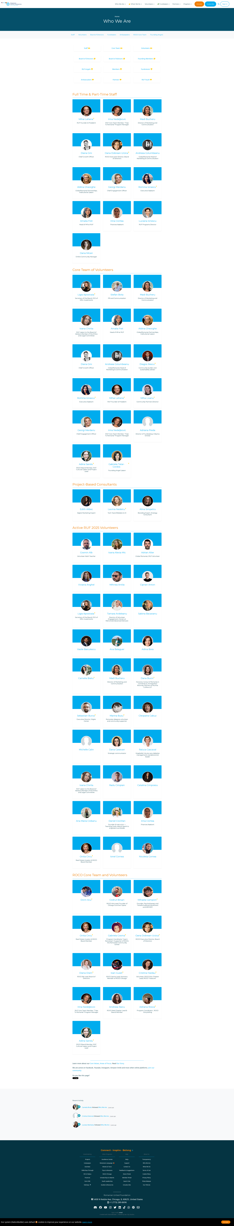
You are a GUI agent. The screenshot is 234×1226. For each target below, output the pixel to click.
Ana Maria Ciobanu (86, 821)
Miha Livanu (147, 398)
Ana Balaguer (117, 649)
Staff (73, 35)
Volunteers (149, 4)
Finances (87, 1177)
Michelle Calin (86, 749)
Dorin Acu (86, 900)
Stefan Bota (117, 294)
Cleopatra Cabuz (147, 715)
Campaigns (87, 1163)
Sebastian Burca (86, 715)
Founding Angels (156, 35)
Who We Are (120, 4)
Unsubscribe (127, 1185)
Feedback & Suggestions (126, 1170)
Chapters (186, 4)
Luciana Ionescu (147, 221)
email (121, 1212)
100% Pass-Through (87, 1170)
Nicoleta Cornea (147, 856)
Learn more (87, 1222)
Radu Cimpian (117, 785)
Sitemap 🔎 (87, 1185)
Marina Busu (116, 715)
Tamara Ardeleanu (117, 613)
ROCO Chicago (107, 1174)
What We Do (146, 1167)
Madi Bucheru (147, 119)
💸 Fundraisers (162, 4)
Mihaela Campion (147, 900)
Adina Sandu (86, 464)
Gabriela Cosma (116, 935)
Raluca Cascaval (147, 749)
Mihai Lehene (86, 119)
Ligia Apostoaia (86, 294)
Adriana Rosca (147, 1007)
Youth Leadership (107, 1181)
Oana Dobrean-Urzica (116, 153)
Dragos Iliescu (147, 364)
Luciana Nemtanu (88, 1125)
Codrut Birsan (117, 900)
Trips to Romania (107, 1170)
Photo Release (146, 1181)
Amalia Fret (86, 221)
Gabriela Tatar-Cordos (116, 465)
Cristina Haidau (147, 973)
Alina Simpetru (148, 509)
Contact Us (127, 1167)
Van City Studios (129, 1214)
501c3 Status (87, 1174)
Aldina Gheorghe (86, 187)
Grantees (87, 1167)
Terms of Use (147, 1170)
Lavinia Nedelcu (116, 509)
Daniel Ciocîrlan (117, 821)
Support (126, 1163)
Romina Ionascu (147, 187)
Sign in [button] (224, 4)
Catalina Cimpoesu (147, 785)
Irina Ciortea (116, 221)
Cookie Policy (147, 1174)
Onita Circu (86, 856)
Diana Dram (85, 973)
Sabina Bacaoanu (147, 613)
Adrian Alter (147, 552)
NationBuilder (112, 1214)
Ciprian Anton (147, 584)
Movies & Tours (107, 1167)
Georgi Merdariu (117, 187)
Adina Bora (148, 649)
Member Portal (126, 1177)
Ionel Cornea (117, 856)
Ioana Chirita (86, 328)
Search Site (126, 1181)
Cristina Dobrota (88, 1116)
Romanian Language (107, 1163)
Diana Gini (86, 153)
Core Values (94, 1063)
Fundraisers (111, 35)
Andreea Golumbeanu (148, 153)
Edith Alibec (86, 509)
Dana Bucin (147, 678)
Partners (175, 4)
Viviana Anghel (86, 584)
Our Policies (146, 1185)
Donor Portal (127, 1174)
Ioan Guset (116, 973)
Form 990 (87, 1181)
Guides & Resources (107, 1185)
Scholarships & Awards (107, 1177)
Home (117, 16)
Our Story (120, 1063)
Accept (225, 1222)
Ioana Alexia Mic (117, 552)
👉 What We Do (135, 4)
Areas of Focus (105, 1063)
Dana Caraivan (117, 749)
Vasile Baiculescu (86, 649)
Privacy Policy (147, 1177)
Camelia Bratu (86, 678)
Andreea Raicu (117, 1007)
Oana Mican (86, 253)
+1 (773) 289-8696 (117, 1202)
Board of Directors (97, 35)
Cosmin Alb (86, 552)
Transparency (146, 1159)
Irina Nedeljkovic (117, 119)
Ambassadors (125, 35)
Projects (87, 1159)
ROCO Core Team (139, 35)
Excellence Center (107, 1159)
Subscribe (210, 4)
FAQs (126, 1159)
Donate (199, 4)
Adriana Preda (147, 430)
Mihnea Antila (117, 584)
